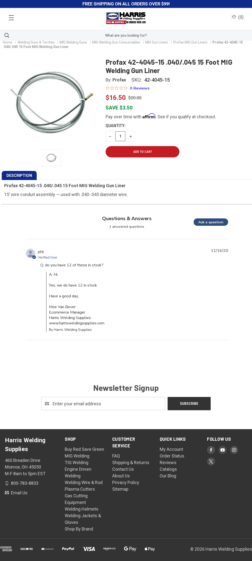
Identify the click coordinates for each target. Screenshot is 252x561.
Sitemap (120, 489)
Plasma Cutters (80, 489)
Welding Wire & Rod (84, 482)
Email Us (19, 492)
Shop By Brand (79, 528)
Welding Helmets (81, 509)
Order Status (172, 455)
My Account (171, 449)
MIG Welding (77, 455)
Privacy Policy (125, 482)
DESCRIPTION (19, 175)
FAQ (116, 455)
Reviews (168, 462)
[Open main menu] (11, 16)
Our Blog (168, 475)
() (240, 17)
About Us (121, 475)
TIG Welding (76, 462)
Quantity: (116, 125)
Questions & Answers (127, 218)
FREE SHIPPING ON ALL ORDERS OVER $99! (126, 3)
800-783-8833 (24, 483)
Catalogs (168, 469)
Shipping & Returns (130, 462)
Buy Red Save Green (84, 449)
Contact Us (123, 469)
